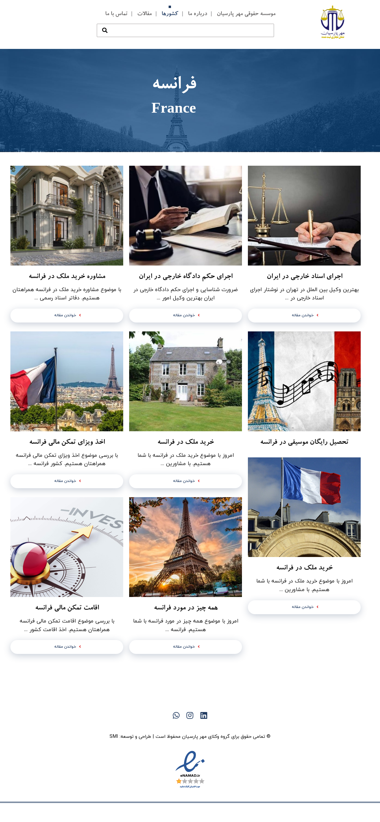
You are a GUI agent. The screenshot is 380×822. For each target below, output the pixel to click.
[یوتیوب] (178, 726)
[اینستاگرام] (166, 726)
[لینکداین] (190, 726)
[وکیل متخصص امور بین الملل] (332, 22)
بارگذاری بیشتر (185, 676)
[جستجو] (104, 24)
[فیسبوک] (202, 726)
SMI (114, 736)
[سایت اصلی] (214, 726)
